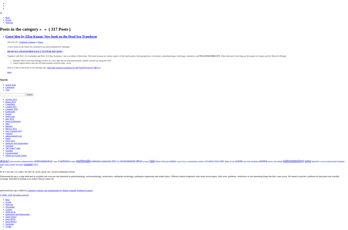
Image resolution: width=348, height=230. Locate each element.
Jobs (7, 124)
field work (165, 161)
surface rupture (9, 164)
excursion (146, 161)
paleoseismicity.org (13, 136)
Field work (10, 116)
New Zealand (278, 161)
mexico (270, 161)
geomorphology (193, 161)
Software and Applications (16, 143)
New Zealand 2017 (13, 131)
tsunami (28, 164)
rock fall (323, 161)
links (249, 161)
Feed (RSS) (10, 219)
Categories (10, 87)
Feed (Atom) (10, 217)
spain (2, 164)
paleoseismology (293, 161)
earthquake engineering (101, 161)
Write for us (10, 212)
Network (9, 22)
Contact (8, 209)
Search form (10, 85)
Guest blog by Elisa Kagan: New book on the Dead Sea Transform (51, 36)
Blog (7, 18)
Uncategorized (11, 153)
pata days (316, 161)
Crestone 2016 (11, 109)
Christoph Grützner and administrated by (60, 190)
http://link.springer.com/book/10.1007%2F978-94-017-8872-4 (73, 68)
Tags (7, 90)
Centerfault (10, 104)
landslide (239, 161)
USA (35, 164)
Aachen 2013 (11, 99)
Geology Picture (182, 161)
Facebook (9, 224)
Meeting (9, 126)
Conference (64, 161)
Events (8, 20)
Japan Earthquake (13, 121)
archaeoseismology (27, 161)
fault (152, 161)
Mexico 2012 (11, 129)
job (230, 161)
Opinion (9, 133)
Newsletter (10, 207)
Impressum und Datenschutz (17, 214)
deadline (73, 161)
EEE (114, 161)
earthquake (83, 161)
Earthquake (10, 111)
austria (55, 161)
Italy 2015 (9, 119)
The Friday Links (12, 148)
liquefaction (255, 161)
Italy (222, 161)
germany (201, 161)
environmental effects (131, 161)
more (9, 72)
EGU (118, 161)
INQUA (217, 161)
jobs (233, 161)
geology (172, 161)
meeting (263, 161)
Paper (40, 42)
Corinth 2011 (11, 107)
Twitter (8, 226)
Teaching (9, 146)
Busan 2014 (10, 102)
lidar (244, 161)
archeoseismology (43, 161)
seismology (341, 161)
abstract (4, 161)
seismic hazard (331, 161)
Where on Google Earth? (16, 155)
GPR (206, 161)
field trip (158, 161)
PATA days (10, 141)
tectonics (19, 164)
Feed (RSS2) (11, 222)
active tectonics (15, 161)
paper (308, 161)
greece (211, 161)
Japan (227, 161)
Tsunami (9, 150)
